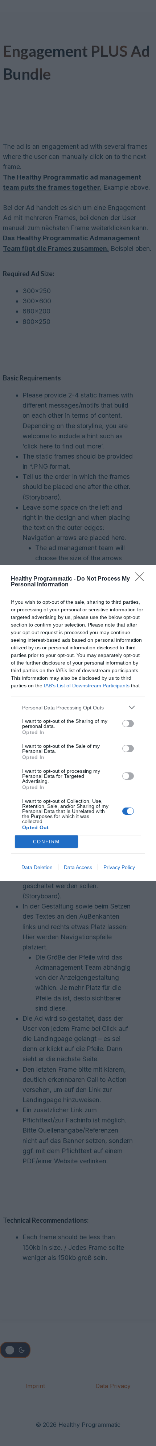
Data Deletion (37, 867)
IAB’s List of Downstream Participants (87, 685)
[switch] (128, 723)
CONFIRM (46, 841)
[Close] (142, 579)
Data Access (78, 867)
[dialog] (78, 723)
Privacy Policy (119, 867)
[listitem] (78, 707)
